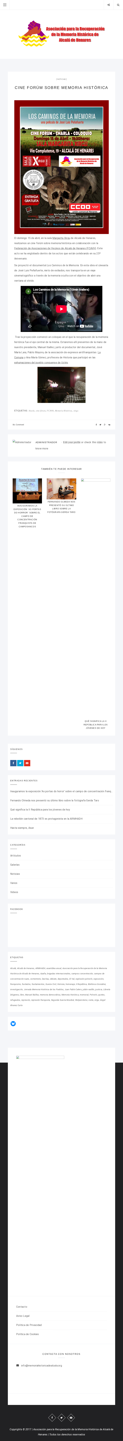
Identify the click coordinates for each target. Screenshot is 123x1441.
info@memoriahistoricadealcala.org (41, 1365)
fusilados (26, 984)
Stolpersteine (81, 1000)
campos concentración (82, 973)
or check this (80, 442)
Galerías (15, 864)
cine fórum (40, 410)
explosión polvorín (84, 979)
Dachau (45, 979)
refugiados (15, 1000)
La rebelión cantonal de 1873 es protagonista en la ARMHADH (46, 818)
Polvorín (93, 995)
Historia (61, 984)
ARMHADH (40, 968)
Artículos (15, 855)
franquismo (15, 984)
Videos (14, 892)
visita (90, 1000)
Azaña (43, 973)
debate (53, 979)
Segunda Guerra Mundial (62, 1000)
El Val (71, 979)
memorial (84, 995)
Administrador (46, 442)
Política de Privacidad (29, 1325)
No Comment (18, 425)
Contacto (21, 1306)
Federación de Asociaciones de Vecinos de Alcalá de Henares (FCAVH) (55, 248)
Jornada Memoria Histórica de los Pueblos (44, 989)
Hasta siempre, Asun (22, 827)
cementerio (35, 979)
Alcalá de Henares (25, 968)
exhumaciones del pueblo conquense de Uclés (41, 362)
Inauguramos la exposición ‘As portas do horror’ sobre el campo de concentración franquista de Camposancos (27, 516)
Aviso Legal (23, 1315)
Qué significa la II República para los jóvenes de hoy (96, 724)
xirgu (76, 410)
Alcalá (31, 410)
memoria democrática (50, 995)
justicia (98, 989)
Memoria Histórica (63, 410)
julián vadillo (88, 989)
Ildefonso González (97, 984)
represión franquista (40, 1000)
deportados (63, 979)
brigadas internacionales (58, 973)
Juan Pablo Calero (73, 989)
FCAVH (50, 410)
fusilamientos (38, 984)
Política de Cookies (27, 1334)
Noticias (61, 79)
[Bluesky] (13, 1023)
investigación (16, 989)
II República (81, 984)
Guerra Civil (50, 984)
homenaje (70, 984)
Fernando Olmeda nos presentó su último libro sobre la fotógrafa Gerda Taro (54, 800)
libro (22, 995)
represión (25, 1000)
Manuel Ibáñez (32, 995)
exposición (99, 979)
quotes (101, 995)
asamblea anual (53, 968)
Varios (13, 883)
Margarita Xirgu (61, 238)
